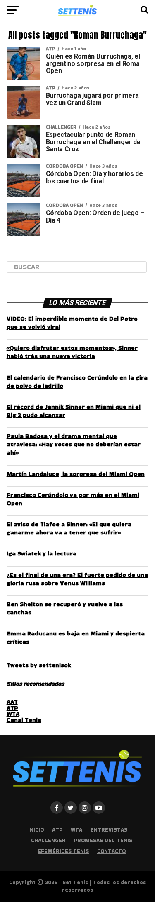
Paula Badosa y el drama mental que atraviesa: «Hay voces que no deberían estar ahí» (74, 444)
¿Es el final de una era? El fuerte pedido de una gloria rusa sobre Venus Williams (77, 579)
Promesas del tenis (103, 840)
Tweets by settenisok (39, 665)
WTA (13, 714)
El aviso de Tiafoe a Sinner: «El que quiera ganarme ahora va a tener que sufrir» (69, 528)
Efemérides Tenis (63, 851)
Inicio (36, 829)
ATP (12, 708)
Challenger (48, 840)
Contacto (111, 851)
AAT (12, 702)
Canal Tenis (24, 720)
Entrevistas (109, 829)
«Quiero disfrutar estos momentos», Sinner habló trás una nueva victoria (72, 352)
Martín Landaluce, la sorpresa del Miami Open (76, 474)
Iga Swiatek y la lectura (41, 553)
